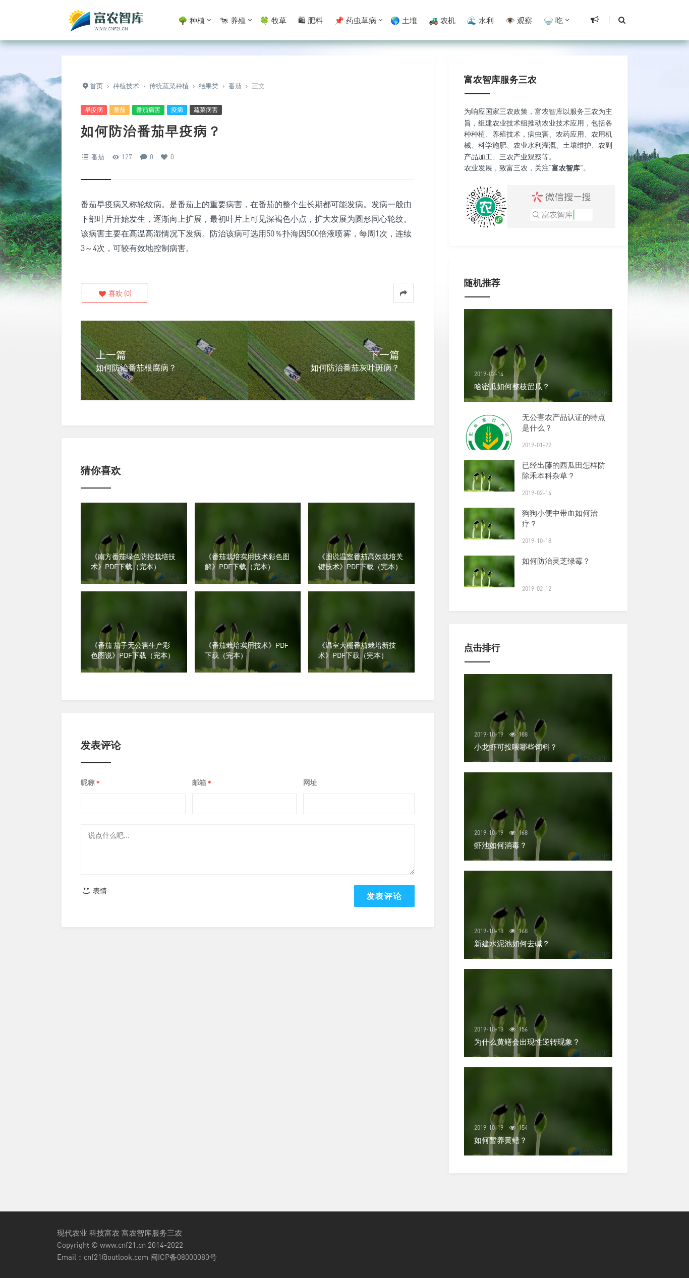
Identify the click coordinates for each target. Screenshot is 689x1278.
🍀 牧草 (273, 20)
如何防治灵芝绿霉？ (556, 560)
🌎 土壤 (403, 20)
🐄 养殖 (232, 20)
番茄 (119, 109)
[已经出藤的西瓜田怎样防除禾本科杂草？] (489, 476)
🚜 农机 (442, 20)
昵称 (90, 782)
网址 (310, 782)
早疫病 (94, 109)
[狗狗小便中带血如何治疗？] (489, 523)
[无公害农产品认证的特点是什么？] (489, 437)
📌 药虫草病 (355, 20)
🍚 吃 (553, 20)
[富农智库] (107, 20)
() (119, 293)
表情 (99, 890)
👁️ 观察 (518, 20)
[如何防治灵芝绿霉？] (489, 571)
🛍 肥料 (310, 20)
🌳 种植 (191, 20)
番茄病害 (148, 109)
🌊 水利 (480, 20)
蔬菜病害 (206, 109)
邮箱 (201, 782)
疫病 (177, 109)
